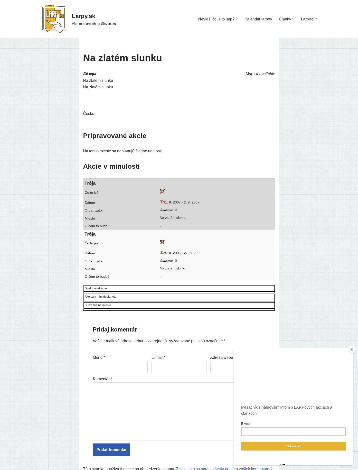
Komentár (102, 379)
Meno (99, 357)
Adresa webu (221, 357)
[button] (237, 19)
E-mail (158, 357)
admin (168, 210)
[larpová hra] (162, 192)
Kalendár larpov (258, 19)
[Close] (352, 349)
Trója (90, 183)
